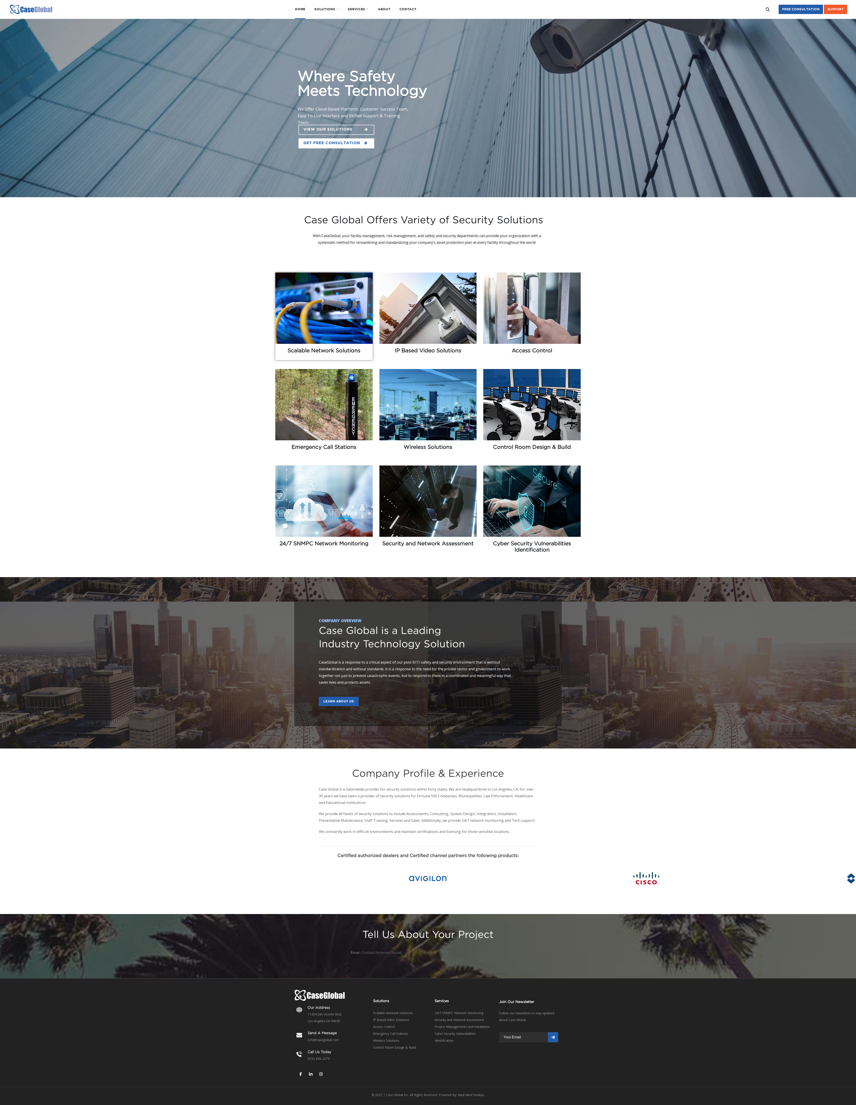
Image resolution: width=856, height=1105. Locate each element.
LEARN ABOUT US (338, 701)
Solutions (324, 9)
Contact (408, 9)
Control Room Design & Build (394, 1047)
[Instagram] (321, 1074)
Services (356, 9)
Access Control (384, 1027)
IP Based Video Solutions (391, 1020)
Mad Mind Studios (471, 1095)
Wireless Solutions (386, 1040)
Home (300, 9)
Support (835, 9)
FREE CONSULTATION (800, 9)
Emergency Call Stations (390, 1033)
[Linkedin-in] (311, 1074)
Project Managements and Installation (462, 1027)
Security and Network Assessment (459, 1020)
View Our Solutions (333, 129)
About (384, 9)
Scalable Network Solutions (393, 1013)
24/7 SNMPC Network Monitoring (459, 1013)
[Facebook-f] (300, 1074)
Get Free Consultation (333, 143)
